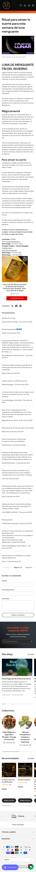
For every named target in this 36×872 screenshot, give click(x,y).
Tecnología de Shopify (22, 867)
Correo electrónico (8, 590)
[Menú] (33, 5)
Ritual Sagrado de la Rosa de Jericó (16, 679)
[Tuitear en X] (12, 306)
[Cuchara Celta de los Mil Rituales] (9, 770)
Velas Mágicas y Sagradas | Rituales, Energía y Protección (9, 736)
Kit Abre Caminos (24, 780)
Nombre (4, 581)
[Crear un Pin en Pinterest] (20, 306)
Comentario (5, 598)
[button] (29, 5)
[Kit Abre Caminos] (25, 770)
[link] (7, 567)
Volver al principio (18, 824)
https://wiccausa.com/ (9, 250)
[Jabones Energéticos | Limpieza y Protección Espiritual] (25, 722)
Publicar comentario (18, 615)
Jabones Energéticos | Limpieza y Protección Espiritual (25, 737)
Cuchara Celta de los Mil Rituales (8, 781)
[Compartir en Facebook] (16, 306)
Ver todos (31, 654)
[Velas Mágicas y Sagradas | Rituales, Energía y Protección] (9, 722)
